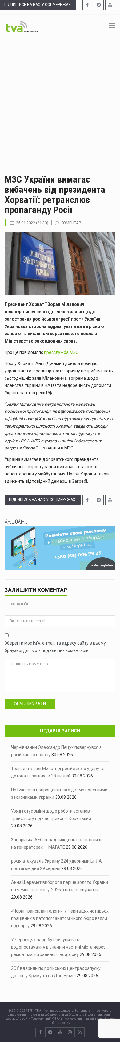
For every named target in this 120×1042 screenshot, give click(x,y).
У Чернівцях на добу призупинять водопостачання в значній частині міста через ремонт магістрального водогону (58, 947)
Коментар (71, 222)
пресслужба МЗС (61, 352)
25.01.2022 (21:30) (32, 222)
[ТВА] (22, 26)
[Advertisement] (60, 102)
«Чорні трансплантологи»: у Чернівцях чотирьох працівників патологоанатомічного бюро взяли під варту (60, 918)
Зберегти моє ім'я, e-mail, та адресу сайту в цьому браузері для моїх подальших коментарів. (55, 647)
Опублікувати (30, 703)
